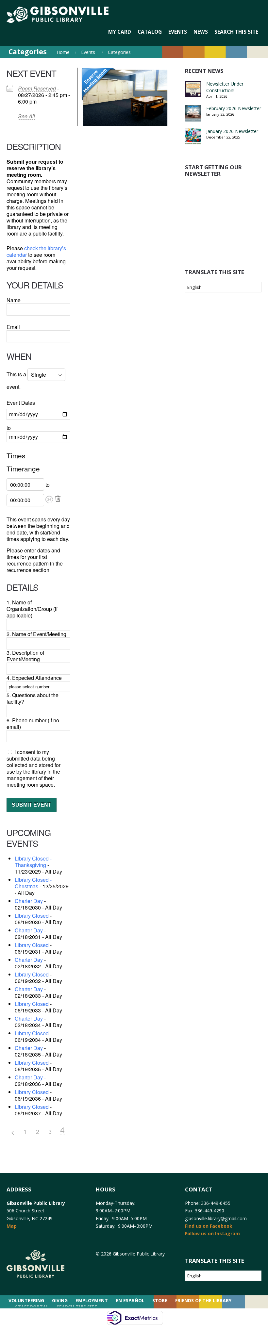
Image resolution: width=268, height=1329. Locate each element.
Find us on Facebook (208, 1226)
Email (13, 327)
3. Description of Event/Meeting (25, 656)
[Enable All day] (50, 500)
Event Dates (21, 403)
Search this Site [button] (236, 31)
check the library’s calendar (36, 251)
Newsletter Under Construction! (224, 87)
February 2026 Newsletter (233, 108)
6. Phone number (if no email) (33, 723)
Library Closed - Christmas (33, 883)
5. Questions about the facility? (33, 698)
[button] (49, 499)
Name (14, 300)
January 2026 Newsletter (232, 131)
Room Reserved (37, 88)
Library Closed (32, 915)
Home (63, 52)
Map (12, 1226)
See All (26, 116)
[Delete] (58, 499)
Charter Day (29, 901)
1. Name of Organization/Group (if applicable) (32, 609)
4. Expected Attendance (34, 677)
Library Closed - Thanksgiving (33, 862)
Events (88, 52)
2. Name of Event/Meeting (36, 634)
